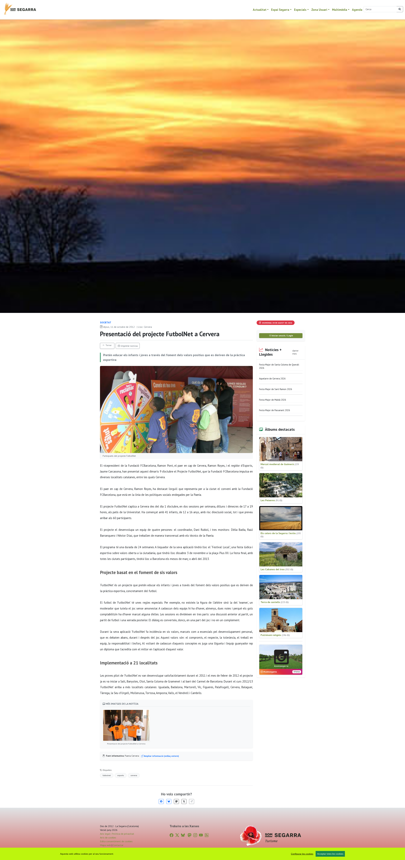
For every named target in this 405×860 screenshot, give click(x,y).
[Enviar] (191, 801)
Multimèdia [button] (339, 10)
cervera (134, 775)
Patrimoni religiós (275, 635)
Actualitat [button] (259, 10)
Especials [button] (300, 10)
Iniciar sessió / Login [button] (282, 335)
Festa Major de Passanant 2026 (274, 410)
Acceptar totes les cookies (330, 854)
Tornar (108, 345)
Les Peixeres (271, 500)
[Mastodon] (176, 801)
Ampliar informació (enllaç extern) (161, 756)
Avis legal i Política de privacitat (117, 833)
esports (120, 775)
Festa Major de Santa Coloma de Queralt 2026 (279, 366)
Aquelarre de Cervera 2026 (272, 378)
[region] (202, 854)
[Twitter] (184, 801)
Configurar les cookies (302, 854)
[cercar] (400, 9)
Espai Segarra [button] (280, 10)
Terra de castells (275, 602)
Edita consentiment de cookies (116, 841)
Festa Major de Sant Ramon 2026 (275, 389)
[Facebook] (161, 801)
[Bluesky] (168, 801)
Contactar (118, 845)
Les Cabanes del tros (277, 569)
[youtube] (201, 835)
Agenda (357, 10)
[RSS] (207, 835)
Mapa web (105, 845)
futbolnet (107, 775)
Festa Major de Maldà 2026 (272, 399)
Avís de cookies (108, 837)
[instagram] (195, 835)
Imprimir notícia (129, 345)
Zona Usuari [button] (319, 10)
